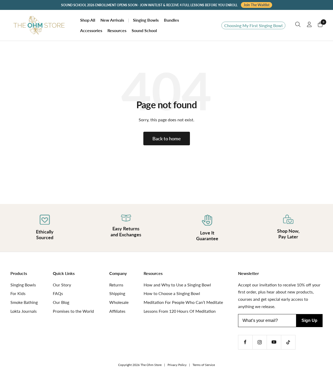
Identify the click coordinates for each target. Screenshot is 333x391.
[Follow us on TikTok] (288, 342)
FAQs (58, 293)
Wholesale (119, 302)
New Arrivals (112, 20)
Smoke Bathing (24, 302)
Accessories (91, 30)
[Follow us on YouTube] (274, 342)
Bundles (171, 20)
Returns (116, 284)
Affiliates (117, 311)
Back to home (166, 138)
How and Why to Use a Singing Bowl (177, 284)
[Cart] (320, 25)
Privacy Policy (177, 365)
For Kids (17, 293)
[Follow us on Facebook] (245, 342)
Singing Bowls (146, 20)
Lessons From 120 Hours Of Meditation (180, 311)
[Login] (309, 25)
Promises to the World (73, 311)
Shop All (87, 20)
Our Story (62, 284)
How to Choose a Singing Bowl (172, 293)
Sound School (144, 30)
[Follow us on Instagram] (259, 342)
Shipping (117, 293)
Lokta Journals (23, 311)
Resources (116, 30)
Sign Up (309, 320)
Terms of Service (204, 365)
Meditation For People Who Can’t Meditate (183, 302)
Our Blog (61, 302)
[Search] (298, 25)
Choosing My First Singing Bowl (253, 25)
